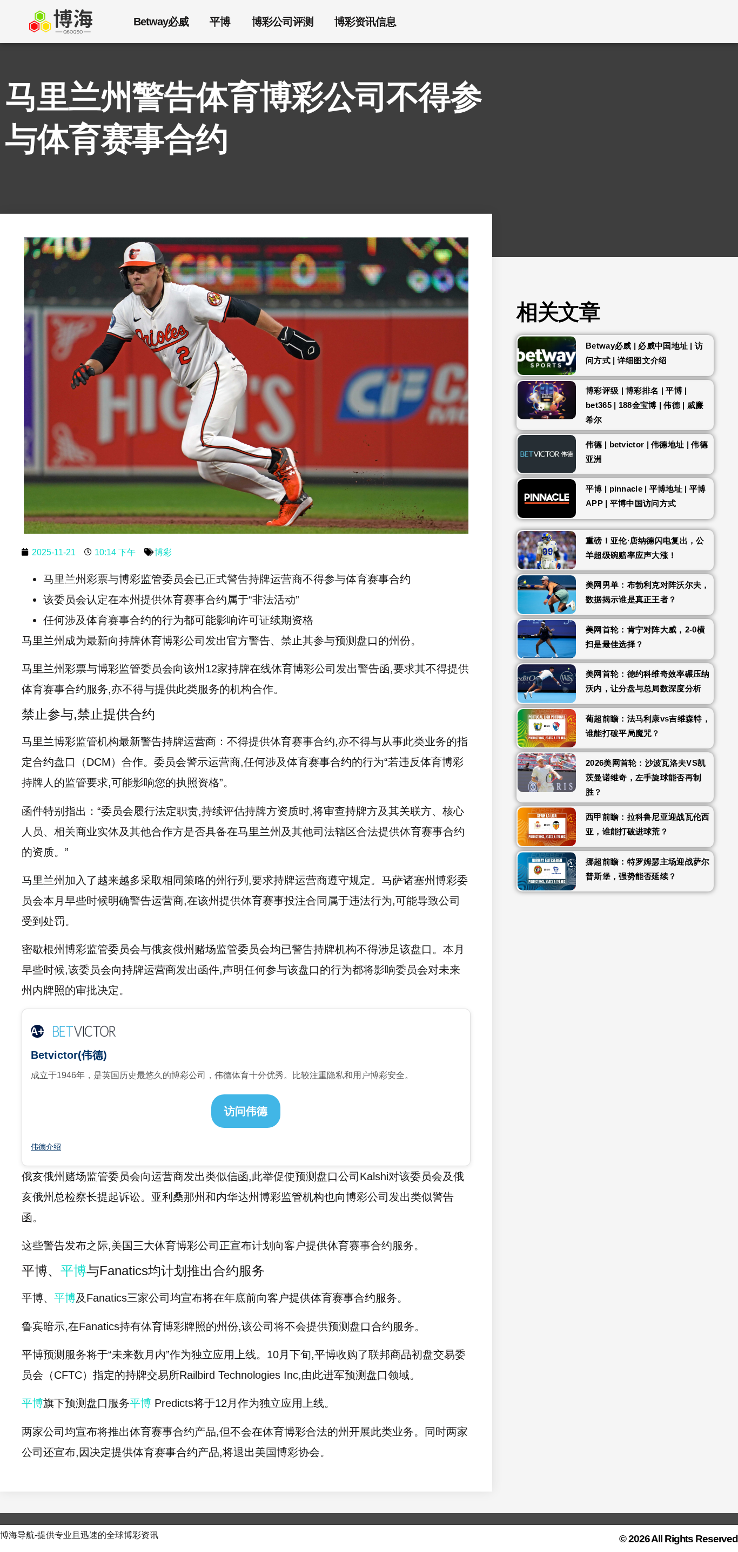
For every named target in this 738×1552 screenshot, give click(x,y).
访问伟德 (245, 1111)
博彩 (163, 552)
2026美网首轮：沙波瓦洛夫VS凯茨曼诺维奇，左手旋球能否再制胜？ (646, 777)
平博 (220, 22)
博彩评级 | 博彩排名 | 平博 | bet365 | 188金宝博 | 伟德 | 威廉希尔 (645, 405)
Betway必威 (160, 22)
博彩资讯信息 (364, 22)
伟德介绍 (46, 1146)
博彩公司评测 (282, 22)
